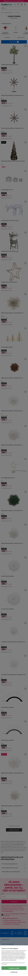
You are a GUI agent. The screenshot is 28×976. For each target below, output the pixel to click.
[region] (14, 960)
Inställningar (14, 972)
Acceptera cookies (14, 968)
